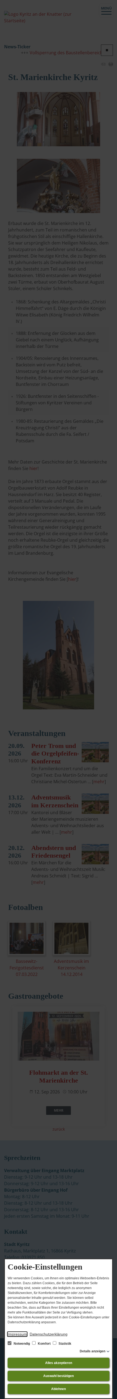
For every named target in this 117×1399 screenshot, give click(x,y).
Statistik (64, 1344)
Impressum (17, 1334)
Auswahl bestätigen (58, 1376)
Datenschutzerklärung (48, 1334)
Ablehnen (58, 1389)
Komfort (44, 1344)
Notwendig (22, 1344)
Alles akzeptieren (58, 1363)
